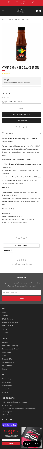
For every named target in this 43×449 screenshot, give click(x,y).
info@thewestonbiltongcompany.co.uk (14, 402)
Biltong (4, 312)
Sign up (11, 443)
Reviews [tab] (7, 250)
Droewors (5, 316)
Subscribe (21, 298)
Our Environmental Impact (10, 349)
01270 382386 (7, 405)
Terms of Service (7, 389)
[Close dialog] (41, 428)
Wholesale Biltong (8, 362)
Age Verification (7, 366)
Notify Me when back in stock (21, 114)
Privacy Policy (6, 379)
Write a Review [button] (22, 245)
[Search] (40, 11)
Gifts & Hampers (7, 319)
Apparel (4, 329)
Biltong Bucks (6, 352)
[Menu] (3, 11)
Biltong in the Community (10, 346)
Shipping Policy (7, 385)
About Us (5, 342)
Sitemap (4, 369)
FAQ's (4, 356)
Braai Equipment (7, 326)
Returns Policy (6, 382)
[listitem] (21, 3)
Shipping (14, 82)
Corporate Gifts (7, 359)
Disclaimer (5, 392)
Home (3, 19)
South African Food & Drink (11, 322)
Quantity (5, 90)
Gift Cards (5, 332)
